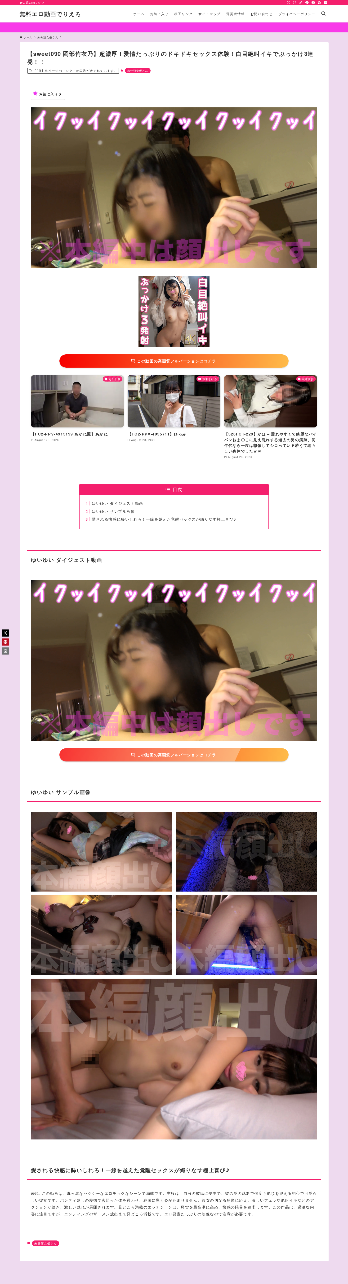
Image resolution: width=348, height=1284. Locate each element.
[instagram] (295, 2)
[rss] (319, 2)
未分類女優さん (137, 70)
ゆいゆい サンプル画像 (113, 511)
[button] (5, 633)
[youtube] (313, 2)
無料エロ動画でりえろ (51, 14)
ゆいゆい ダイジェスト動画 (117, 503)
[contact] (325, 2)
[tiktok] (301, 2)
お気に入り (50, 94)
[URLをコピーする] (5, 651)
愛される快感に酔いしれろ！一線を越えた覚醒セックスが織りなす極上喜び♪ (164, 519)
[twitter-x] (289, 2)
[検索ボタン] (323, 13)
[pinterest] (307, 2)
